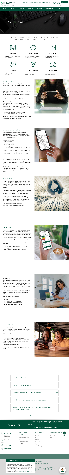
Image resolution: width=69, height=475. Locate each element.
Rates (20, 439)
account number (21, 112)
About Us (37, 435)
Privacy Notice (20, 471)
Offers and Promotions (24, 437)
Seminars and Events (23, 441)
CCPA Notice (29, 471)
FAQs (51, 437)
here (7, 203)
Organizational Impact (40, 441)
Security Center (53, 435)
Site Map (40, 461)
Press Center (38, 448)
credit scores (19, 233)
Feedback (21, 443)
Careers (37, 437)
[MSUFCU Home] (7, 3)
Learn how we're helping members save (46, 427)
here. (23, 99)
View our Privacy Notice (49, 469)
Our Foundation (38, 450)
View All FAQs (34, 416)
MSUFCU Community (40, 439)
